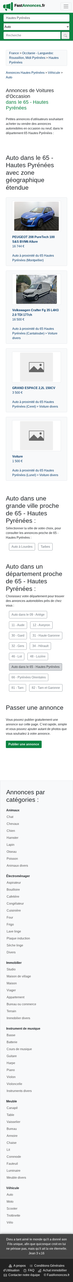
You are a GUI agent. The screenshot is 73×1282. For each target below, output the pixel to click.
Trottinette (13, 1215)
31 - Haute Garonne (46, 635)
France (14, 53)
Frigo (10, 924)
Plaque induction (18, 938)
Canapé (12, 1108)
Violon (11, 1077)
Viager (11, 990)
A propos (19, 1265)
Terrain (11, 1011)
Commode (14, 1156)
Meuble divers (16, 1177)
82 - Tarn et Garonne (46, 687)
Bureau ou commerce (21, 1004)
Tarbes (45, 546)
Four (10, 917)
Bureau (12, 1128)
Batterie (12, 1042)
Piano (11, 1070)
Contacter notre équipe (23, 1275)
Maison (12, 983)
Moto (10, 1201)
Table (10, 1115)
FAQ (30, 1270)
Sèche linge (15, 945)
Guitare (12, 1056)
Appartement (15, 997)
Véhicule (54, 72)
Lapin (10, 844)
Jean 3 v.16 (36, 1253)
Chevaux (13, 823)
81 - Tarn (17, 687)
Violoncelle (14, 1084)
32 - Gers (17, 646)
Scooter (12, 1208)
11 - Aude (18, 625)
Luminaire (13, 1170)
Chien (11, 830)
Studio (11, 969)
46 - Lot (16, 656)
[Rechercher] (65, 35)
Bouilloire (13, 889)
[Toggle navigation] (66, 6)
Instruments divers (19, 1091)
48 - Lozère (38, 656)
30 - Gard (17, 635)
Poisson (12, 858)
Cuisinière (14, 910)
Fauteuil (12, 1163)
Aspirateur (14, 882)
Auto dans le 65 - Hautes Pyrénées (35, 666)
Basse (11, 1035)
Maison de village (19, 976)
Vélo (10, 1222)
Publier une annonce (23, 744)
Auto (9, 77)
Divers (11, 952)
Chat (10, 816)
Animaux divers (17, 865)
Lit (8, 1149)
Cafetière (13, 896)
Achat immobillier (54, 1270)
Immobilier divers (18, 1018)
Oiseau (12, 851)
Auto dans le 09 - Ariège (28, 614)
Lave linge (14, 931)
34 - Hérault (40, 646)
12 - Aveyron (41, 625)
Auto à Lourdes (22, 546)
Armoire (12, 1135)
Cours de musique (19, 1049)
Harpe (11, 1063)
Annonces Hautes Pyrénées (25, 72)
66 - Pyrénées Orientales (28, 677)
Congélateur (15, 903)
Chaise (12, 1142)
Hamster (12, 837)
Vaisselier (13, 1121)
